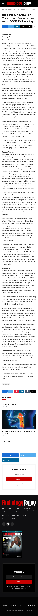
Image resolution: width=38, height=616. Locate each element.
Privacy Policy (17, 485)
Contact (27, 603)
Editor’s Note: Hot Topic (9, 404)
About (21, 603)
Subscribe (14, 603)
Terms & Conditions (28, 605)
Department (6, 384)
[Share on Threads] (29, 26)
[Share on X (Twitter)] (11, 26)
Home (3, 9)
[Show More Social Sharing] (34, 26)
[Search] (35, 4)
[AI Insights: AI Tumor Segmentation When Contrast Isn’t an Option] (19, 419)
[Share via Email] (23, 26)
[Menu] (3, 4)
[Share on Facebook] (5, 26)
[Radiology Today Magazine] (19, 3)
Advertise (6, 605)
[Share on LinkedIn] (17, 26)
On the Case (6, 441)
